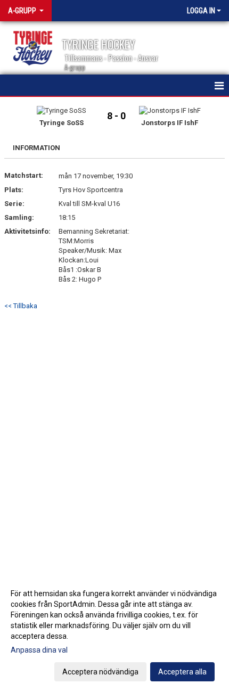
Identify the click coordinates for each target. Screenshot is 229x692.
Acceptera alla (182, 672)
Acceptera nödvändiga (100, 672)
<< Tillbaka (20, 306)
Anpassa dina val (39, 650)
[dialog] (114, 632)
